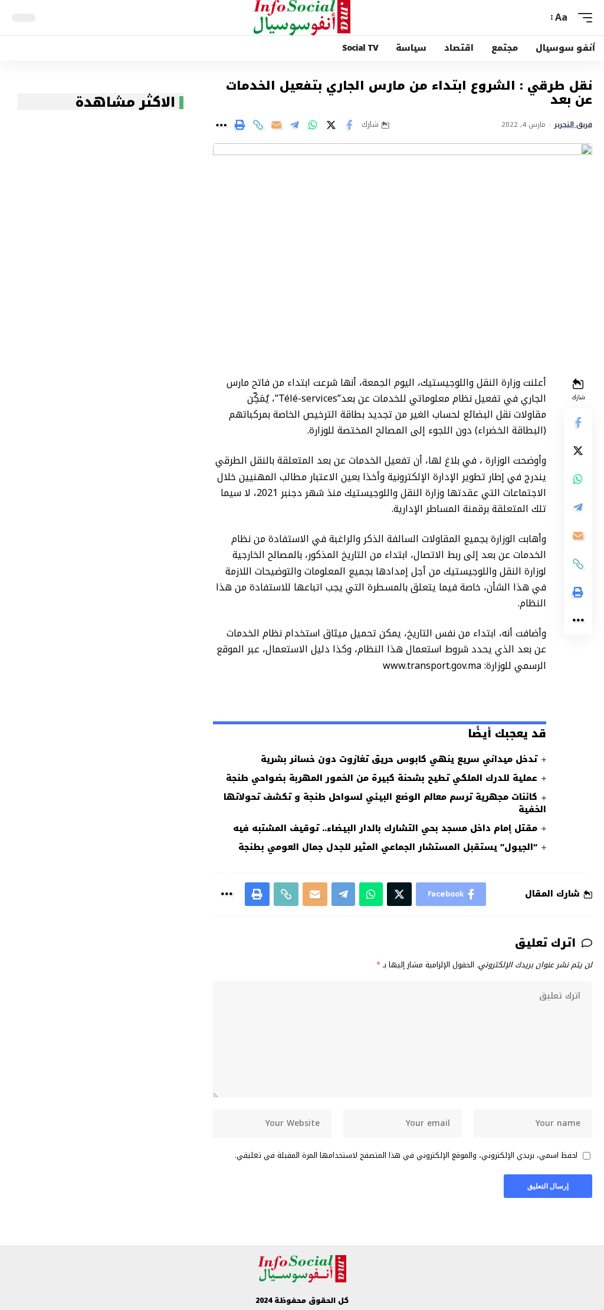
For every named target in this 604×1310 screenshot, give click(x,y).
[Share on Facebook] (349, 125)
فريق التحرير (573, 125)
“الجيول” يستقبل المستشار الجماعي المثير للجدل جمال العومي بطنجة (387, 847)
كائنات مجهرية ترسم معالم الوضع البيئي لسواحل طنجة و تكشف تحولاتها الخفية (385, 803)
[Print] (239, 125)
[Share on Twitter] (331, 125)
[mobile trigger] (582, 17)
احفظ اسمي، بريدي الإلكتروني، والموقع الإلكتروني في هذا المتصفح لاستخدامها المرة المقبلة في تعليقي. (406, 1156)
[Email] (276, 125)
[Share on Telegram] (294, 125)
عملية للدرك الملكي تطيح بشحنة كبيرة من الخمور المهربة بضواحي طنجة (381, 778)
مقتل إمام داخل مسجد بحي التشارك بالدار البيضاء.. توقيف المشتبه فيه (385, 828)
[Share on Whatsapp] (312, 125)
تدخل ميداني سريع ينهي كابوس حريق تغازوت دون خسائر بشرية (399, 759)
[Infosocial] (302, 17)
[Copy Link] (258, 125)
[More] (221, 125)
